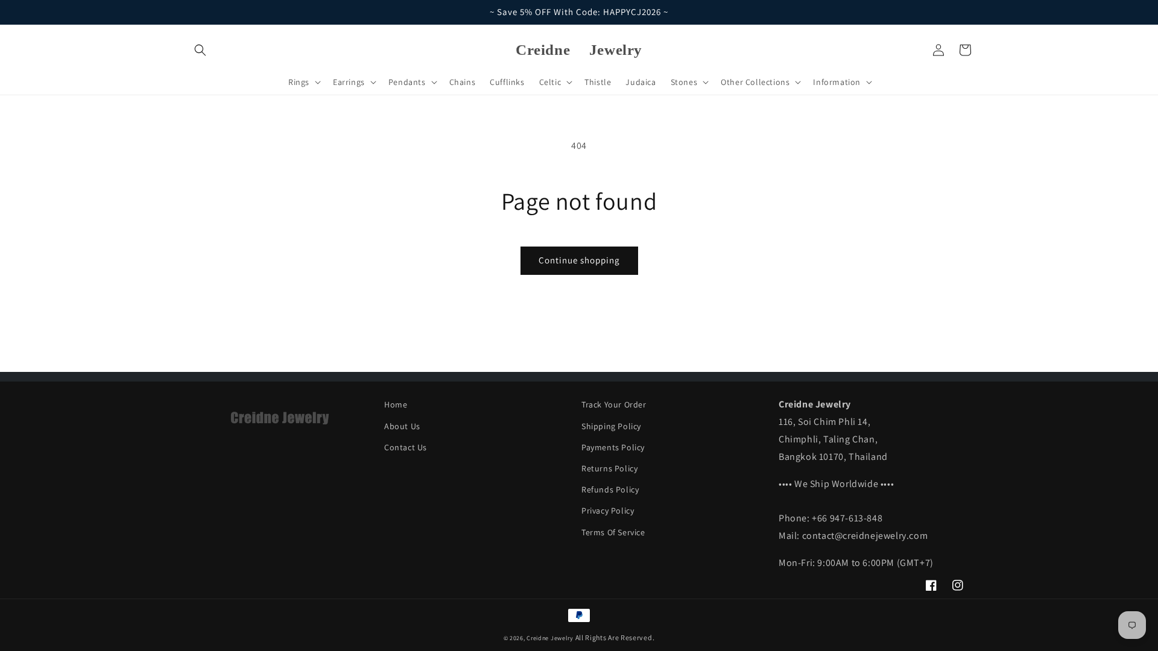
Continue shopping (579, 260)
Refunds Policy (610, 489)
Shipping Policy (611, 426)
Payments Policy (613, 447)
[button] (200, 50)
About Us (402, 426)
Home (395, 404)
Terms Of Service (613, 532)
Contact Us (405, 447)
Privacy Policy (607, 510)
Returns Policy (609, 468)
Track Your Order (614, 404)
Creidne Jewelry (550, 638)
